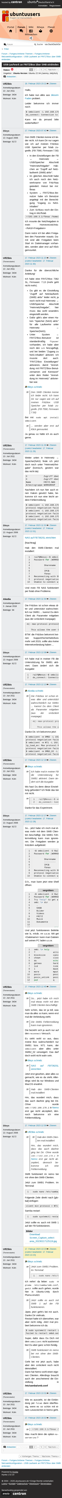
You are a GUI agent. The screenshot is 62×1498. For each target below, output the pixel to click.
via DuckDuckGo (52, 44)
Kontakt (12, 1484)
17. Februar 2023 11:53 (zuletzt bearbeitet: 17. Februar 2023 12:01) (39, 528)
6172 (14, 141)
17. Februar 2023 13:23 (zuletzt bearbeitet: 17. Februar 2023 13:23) (39, 1252)
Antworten (11, 76)
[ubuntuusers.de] (21, 17)
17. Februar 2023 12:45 (35, 986)
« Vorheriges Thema (29, 1456)
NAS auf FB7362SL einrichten (40, 537)
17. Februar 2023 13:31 (35, 1393)
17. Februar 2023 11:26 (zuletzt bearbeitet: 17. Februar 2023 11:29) (39, 448)
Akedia (7, 599)
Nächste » (53, 69)
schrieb (38, 387)
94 (13, 610)
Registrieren (54, 5)
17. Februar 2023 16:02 (35, 1418)
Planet (51, 27)
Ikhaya (40, 27)
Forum (21, 27)
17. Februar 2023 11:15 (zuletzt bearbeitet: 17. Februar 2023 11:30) (39, 261)
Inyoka (15, 1472)
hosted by (6, 2)
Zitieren (52, 83)
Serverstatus (46, 1484)
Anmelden (42, 5)
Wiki (31, 27)
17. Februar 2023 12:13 (35, 684)
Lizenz (4, 1484)
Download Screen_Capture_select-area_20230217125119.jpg (43, 1238)
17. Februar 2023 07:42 (35, 130)
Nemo (55, 1107)
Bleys (6, 131)
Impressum (34, 1484)
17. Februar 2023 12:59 (35, 1125)
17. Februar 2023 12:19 (35, 760)
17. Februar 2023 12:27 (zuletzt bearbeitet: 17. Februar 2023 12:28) (39, 818)
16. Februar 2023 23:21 (35, 83)
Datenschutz (22, 1484)
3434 (14, 94)
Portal (10, 27)
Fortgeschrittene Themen (21, 54)
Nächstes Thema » (50, 1456)
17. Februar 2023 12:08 (35, 652)
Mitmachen (31, 34)
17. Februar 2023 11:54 (35, 599)
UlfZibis (7, 83)
